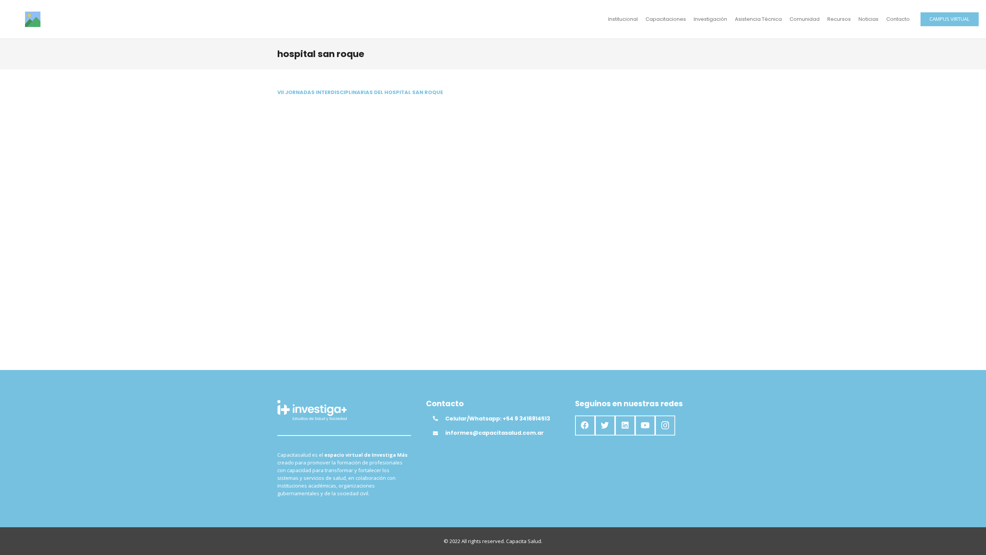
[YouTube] (645, 425)
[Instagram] (665, 425)
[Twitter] (605, 425)
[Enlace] (32, 19)
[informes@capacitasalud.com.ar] (439, 433)
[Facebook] (585, 425)
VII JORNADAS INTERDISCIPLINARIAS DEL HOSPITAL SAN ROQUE (360, 92)
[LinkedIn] (625, 425)
